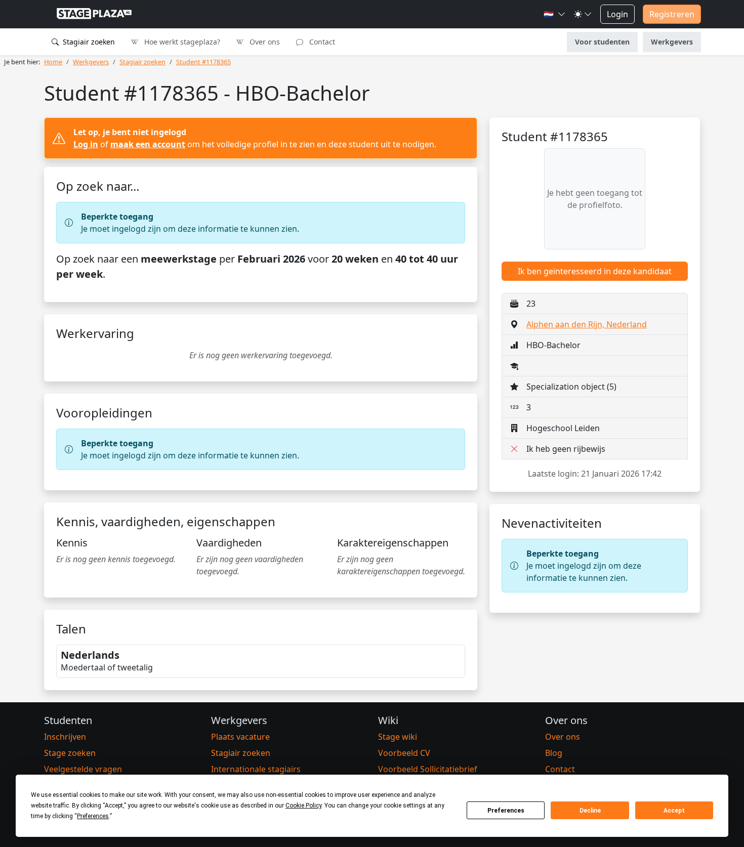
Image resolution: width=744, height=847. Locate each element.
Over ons (263, 42)
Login (617, 14)
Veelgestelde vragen (83, 769)
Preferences (505, 810)
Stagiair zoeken (88, 42)
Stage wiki (397, 736)
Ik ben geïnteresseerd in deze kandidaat (595, 271)
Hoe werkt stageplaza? (181, 42)
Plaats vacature (240, 736)
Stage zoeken (70, 752)
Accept (674, 810)
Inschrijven (65, 736)
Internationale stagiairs (256, 769)
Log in (85, 144)
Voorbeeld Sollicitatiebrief (427, 769)
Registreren (671, 14)
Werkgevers (672, 42)
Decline (590, 810)
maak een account (147, 144)
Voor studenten (602, 42)
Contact (321, 42)
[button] (555, 14)
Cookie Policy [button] (303, 805)
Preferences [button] (93, 816)
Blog (553, 752)
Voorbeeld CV (404, 752)
